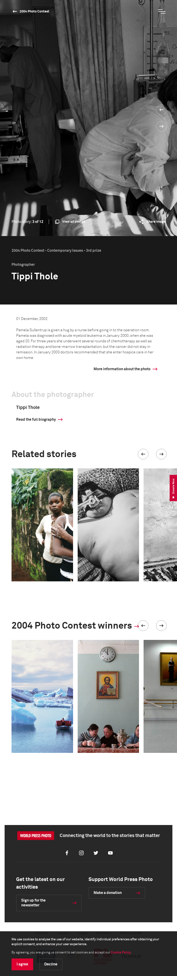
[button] (143, 454)
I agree (22, 964)
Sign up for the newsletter (33, 903)
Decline (50, 964)
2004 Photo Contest (34, 11)
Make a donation (108, 893)
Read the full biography (36, 419)
